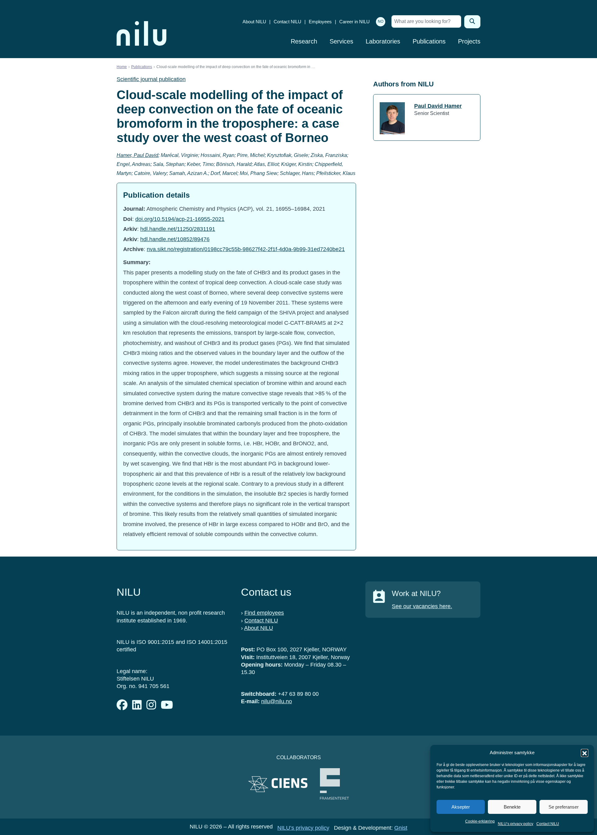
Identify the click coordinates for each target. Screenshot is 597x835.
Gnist (400, 828)
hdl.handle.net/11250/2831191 (177, 229)
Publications (429, 41)
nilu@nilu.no (276, 701)
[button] (584, 753)
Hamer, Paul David (137, 155)
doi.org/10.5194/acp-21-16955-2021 (179, 219)
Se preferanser (563, 807)
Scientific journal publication (151, 79)
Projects (469, 41)
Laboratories (383, 41)
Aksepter (460, 807)
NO (380, 21)
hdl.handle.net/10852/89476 (175, 239)
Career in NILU (354, 21)
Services (341, 41)
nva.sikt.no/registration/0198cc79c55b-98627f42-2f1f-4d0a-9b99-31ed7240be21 (246, 249)
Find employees (264, 613)
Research (304, 41)
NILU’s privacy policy (515, 824)
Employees (320, 21)
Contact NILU (547, 824)
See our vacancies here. (422, 606)
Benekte (512, 807)
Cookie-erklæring (480, 821)
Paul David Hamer (438, 106)
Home (122, 67)
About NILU (254, 21)
